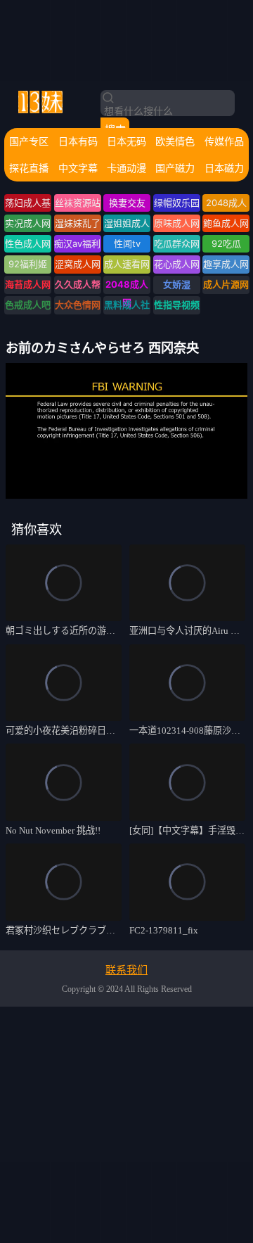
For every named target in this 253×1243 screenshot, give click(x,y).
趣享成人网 (226, 263)
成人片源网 (226, 284)
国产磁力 (175, 168)
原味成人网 (177, 223)
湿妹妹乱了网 (77, 224)
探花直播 (28, 168)
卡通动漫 (126, 168)
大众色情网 (77, 304)
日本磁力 (224, 168)
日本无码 (126, 141)
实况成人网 (28, 223)
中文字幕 (78, 168)
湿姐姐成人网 (127, 224)
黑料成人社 (127, 304)
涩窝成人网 (77, 263)
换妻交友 (127, 202)
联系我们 (126, 970)
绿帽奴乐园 (177, 202)
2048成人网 (126, 286)
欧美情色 (175, 141)
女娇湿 (176, 284)
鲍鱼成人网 (226, 223)
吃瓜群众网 (177, 243)
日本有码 (78, 141)
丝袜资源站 (77, 202)
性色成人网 (28, 243)
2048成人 (226, 202)
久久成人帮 (77, 284)
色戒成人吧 (28, 304)
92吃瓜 (226, 243)
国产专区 (28, 141)
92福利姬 (27, 263)
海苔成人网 (28, 284)
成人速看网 (127, 263)
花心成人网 (177, 263)
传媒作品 (224, 141)
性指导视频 (177, 304)
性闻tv (127, 243)
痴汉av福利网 (77, 245)
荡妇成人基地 (28, 204)
